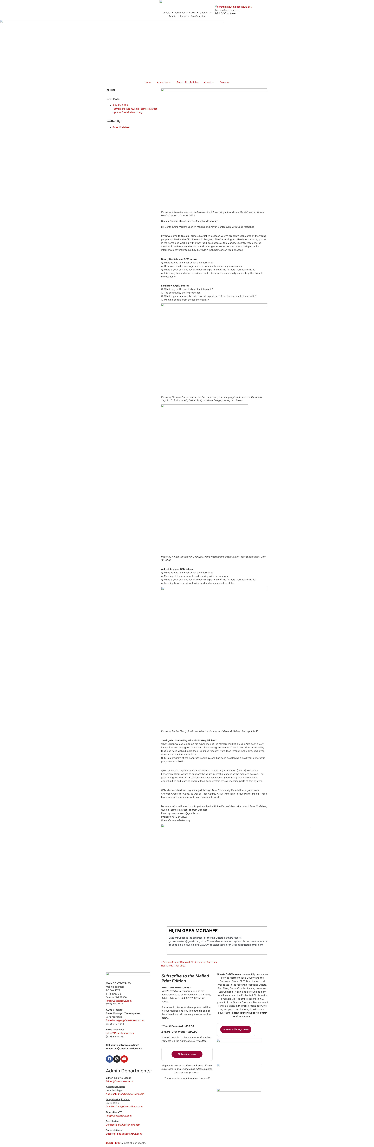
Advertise (162, 82)
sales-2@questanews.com (120, 1033)
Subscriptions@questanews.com (124, 1133)
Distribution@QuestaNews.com (123, 1124)
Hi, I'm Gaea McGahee (193, 930)
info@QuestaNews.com (119, 1000)
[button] (108, 90)
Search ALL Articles (187, 82)
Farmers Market (121, 108)
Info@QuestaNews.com (119, 1115)
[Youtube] (124, 1059)
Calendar (225, 82)
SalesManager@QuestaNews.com (125, 1020)
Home (148, 82)
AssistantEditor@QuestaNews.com (125, 1093)
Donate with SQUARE (236, 1029)
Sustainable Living (132, 112)
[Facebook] (109, 1059)
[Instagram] (117, 1059)
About (207, 82)
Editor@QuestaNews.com (120, 1081)
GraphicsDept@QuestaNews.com (124, 1106)
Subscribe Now (187, 1054)
